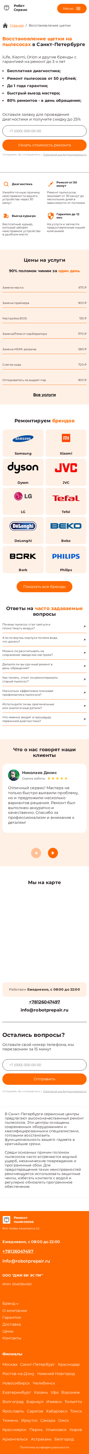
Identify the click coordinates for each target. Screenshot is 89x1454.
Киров (76, 1429)
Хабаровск (56, 1411)
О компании (14, 1310)
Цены (8, 1331)
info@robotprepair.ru (45, 1010)
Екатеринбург (16, 1392)
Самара (47, 1420)
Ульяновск (56, 1429)
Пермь (36, 1429)
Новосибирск (16, 1383)
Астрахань (41, 1439)
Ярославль (13, 1411)
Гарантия (11, 1317)
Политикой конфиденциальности (64, 154)
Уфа (54, 1392)
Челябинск (44, 1383)
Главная (17, 25)
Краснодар (69, 1364)
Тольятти (73, 1401)
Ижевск (54, 1401)
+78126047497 (44, 1002)
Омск (63, 1420)
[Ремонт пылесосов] (6, 1220)
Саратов (35, 1411)
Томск (76, 1411)
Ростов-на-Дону (18, 1373)
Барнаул (34, 1401)
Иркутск (29, 1420)
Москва (9, 1364)
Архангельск (15, 1439)
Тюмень (10, 1420)
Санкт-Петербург (37, 1364)
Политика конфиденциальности (44, 1447)
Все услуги (44, 394)
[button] (53, 853)
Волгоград (12, 1401)
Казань (41, 1392)
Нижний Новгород (56, 1373)
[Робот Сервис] (6, 8)
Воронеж (70, 1392)
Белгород (64, 1439)
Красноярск (14, 1429)
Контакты (11, 1338)
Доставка (11, 1324)
